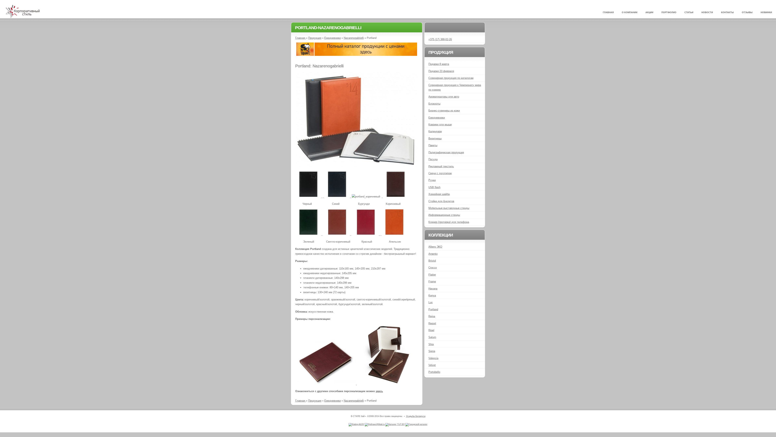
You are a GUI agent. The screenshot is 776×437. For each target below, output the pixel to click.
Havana (432, 288)
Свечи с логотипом (440, 173)
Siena (431, 351)
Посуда (433, 159)
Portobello (434, 371)
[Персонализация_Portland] (326, 383)
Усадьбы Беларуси (415, 416)
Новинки (766, 12)
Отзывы (747, 12)
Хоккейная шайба (439, 194)
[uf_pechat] (356, 54)
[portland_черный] (308, 196)
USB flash (434, 187)
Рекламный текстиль (441, 166)
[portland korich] (395, 196)
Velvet (432, 365)
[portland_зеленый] (308, 234)
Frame (432, 281)
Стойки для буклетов (441, 201)
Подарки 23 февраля (441, 71)
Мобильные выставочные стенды (448, 208)
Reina (431, 316)
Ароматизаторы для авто (443, 96)
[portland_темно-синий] (337, 196)
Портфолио (668, 12)
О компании (629, 12)
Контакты (727, 12)
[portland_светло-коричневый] (337, 234)
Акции (649, 12)
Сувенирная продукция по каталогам (450, 78)
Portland (433, 309)
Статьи (688, 12)
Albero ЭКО (435, 246)
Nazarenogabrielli (354, 37)
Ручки (432, 180)
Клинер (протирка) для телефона (448, 222)
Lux (430, 302)
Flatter (432, 274)
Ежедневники (332, 37)
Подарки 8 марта (438, 64)
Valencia (433, 358)
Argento (433, 253)
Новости (707, 12)
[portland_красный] (366, 234)
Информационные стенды (444, 214)
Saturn (432, 337)
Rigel (431, 330)
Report (432, 323)
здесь (379, 391)
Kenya (432, 295)
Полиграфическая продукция (446, 152)
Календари (435, 131)
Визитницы (435, 138)
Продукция (314, 37)
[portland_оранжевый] (394, 234)
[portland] (356, 166)
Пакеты (432, 145)
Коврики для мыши (440, 124)
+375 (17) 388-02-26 (440, 39)
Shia (431, 344)
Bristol (432, 260)
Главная (608, 12)
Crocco (432, 267)
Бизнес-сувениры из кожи (444, 110)
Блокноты (434, 103)
